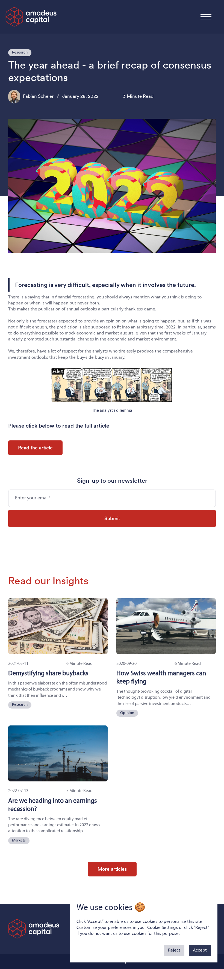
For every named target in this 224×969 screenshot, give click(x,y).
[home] (31, 17)
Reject (174, 950)
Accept (200, 950)
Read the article (35, 448)
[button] (206, 17)
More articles (112, 869)
